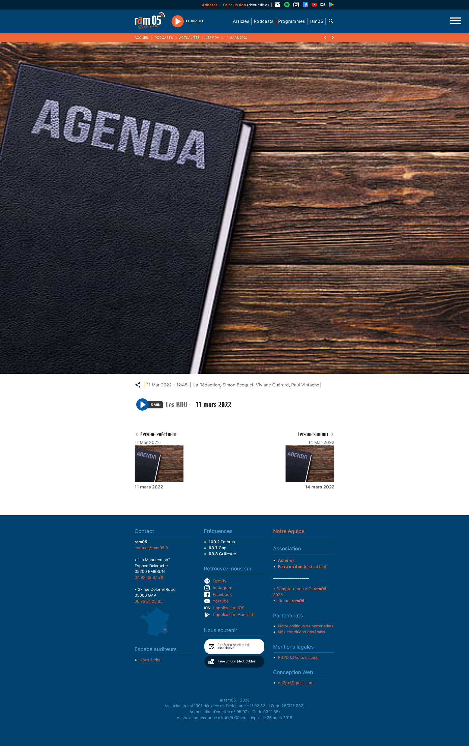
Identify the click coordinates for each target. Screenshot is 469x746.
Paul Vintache (305, 385)
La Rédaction (206, 385)
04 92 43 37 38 (149, 577)
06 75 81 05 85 (149, 601)
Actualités (189, 38)
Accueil (142, 38)
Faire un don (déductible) (236, 661)
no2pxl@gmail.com (295, 682)
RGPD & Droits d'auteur (299, 657)
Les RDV (212, 38)
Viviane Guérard (272, 385)
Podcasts (164, 38)
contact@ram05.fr (151, 547)
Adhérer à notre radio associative (233, 646)
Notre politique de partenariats (306, 626)
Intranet (290, 600)
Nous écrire (150, 660)
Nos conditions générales (301, 632)
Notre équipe (289, 531)
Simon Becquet (238, 385)
